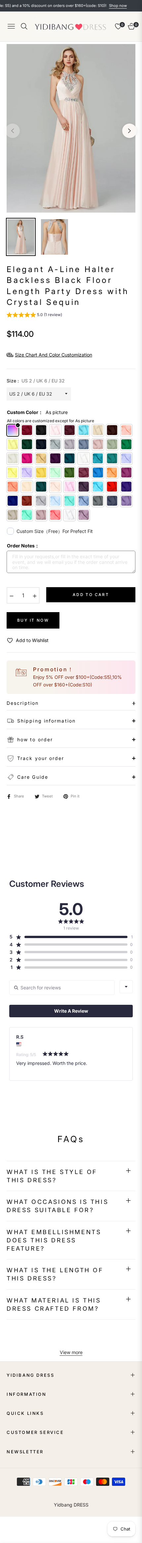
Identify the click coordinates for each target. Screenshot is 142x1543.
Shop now (104, 5)
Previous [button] (12, 131)
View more (71, 1352)
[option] (71, 128)
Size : (36, 380)
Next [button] (129, 131)
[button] (34, 315)
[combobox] (126, 986)
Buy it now (33, 620)
